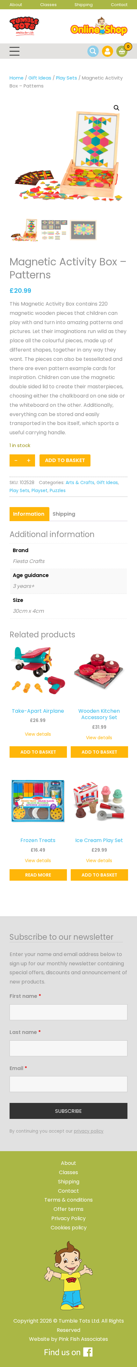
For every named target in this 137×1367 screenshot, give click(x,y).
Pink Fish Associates (83, 1339)
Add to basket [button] (38, 752)
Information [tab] (28, 514)
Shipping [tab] (64, 514)
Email (18, 1068)
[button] (116, 108)
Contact (119, 5)
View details (38, 734)
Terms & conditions (68, 1200)
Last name (25, 1032)
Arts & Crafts (80, 482)
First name (25, 996)
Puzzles (58, 490)
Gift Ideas (39, 78)
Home (17, 78)
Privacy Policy (68, 1218)
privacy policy (89, 1131)
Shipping (84, 5)
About (16, 5)
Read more (38, 875)
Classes (48, 5)
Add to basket (65, 460)
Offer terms (68, 1209)
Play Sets (66, 78)
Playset (39, 490)
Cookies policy (69, 1227)
